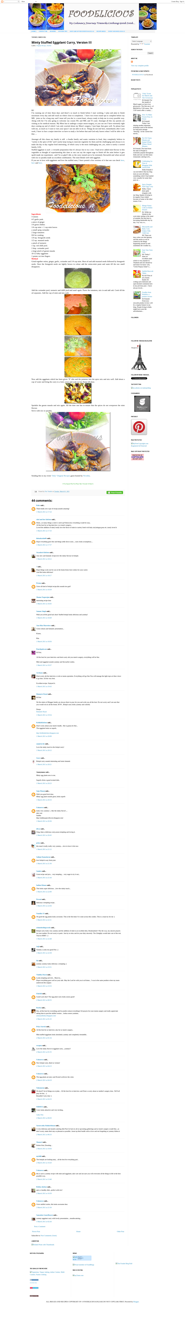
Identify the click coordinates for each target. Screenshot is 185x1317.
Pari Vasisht (48, 491)
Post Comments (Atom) (49, 1235)
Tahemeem (40, 1088)
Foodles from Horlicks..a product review (147, 294)
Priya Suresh (41, 1027)
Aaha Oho (39, 1115)
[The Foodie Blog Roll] (124, 1263)
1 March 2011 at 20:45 (44, 835)
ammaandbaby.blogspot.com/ (46, 1016)
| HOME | (33, 31)
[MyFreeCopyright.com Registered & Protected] (142, 446)
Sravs (38, 758)
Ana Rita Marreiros (43, 625)
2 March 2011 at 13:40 (44, 1179)
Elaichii (39, 994)
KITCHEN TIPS (62, 31)
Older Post (120, 1231)
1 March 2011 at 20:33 (44, 800)
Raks (38, 505)
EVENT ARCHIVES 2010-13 (116, 31)
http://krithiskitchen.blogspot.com (47, 733)
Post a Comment (39, 1226)
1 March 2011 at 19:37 (44, 665)
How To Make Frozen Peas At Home (147, 117)
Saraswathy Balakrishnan (45, 1125)
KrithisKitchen (41, 722)
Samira (39, 871)
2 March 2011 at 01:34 (44, 1038)
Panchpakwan (41, 649)
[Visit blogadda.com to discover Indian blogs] (34, 1288)
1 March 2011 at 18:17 (44, 575)
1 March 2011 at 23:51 (44, 967)
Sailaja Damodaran (43, 857)
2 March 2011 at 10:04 (44, 1149)
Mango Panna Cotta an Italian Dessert (147, 208)
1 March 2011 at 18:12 (44, 559)
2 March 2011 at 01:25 (44, 1019)
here (122, 160)
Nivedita (86, 476)
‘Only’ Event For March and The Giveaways (147, 96)
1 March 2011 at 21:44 (44, 878)
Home (78, 1231)
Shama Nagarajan (43, 597)
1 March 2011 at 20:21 (44, 764)
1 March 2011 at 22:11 (43, 920)
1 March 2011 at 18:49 (44, 618)
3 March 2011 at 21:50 (44, 1207)
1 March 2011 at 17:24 (44, 512)
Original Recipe (41, 45)
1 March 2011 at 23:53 (44, 986)
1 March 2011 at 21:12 (44, 849)
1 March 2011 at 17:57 (44, 545)
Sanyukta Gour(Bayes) (44, 1215)
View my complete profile (140, 66)
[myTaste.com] (78, 1275)
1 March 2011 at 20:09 (44, 736)
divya (38, 829)
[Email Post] (35, 491)
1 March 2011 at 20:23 (44, 783)
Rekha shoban (41, 1187)
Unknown (40, 807)
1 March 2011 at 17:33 (44, 531)
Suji (37, 946)
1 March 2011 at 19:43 (44, 686)
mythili (38, 1156)
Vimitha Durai (41, 975)
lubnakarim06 (41, 538)
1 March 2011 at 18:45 (44, 604)
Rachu (38, 1008)
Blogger (136, 1302)
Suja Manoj (40, 791)
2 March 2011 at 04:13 (44, 1066)
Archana (39, 673)
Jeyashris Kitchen (42, 552)
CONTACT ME (43, 31)
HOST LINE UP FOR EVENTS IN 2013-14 (82, 31)
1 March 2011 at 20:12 (44, 750)
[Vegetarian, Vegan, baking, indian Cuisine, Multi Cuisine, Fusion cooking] (49, 1274)
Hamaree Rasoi (41, 694)
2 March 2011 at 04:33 (44, 1099)
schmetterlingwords (43, 928)
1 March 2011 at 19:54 (44, 715)
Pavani (38, 899)
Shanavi (39, 1142)
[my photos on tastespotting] (141, 388)
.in (80, 1258)
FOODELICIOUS (138, 74)
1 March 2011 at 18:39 (44, 590)
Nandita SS (40, 913)
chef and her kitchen (43, 519)
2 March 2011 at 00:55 (44, 1000)
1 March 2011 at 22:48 (44, 939)
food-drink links (33, 1282)
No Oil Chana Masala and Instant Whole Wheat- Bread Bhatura (147, 142)
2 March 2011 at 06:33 (44, 1134)
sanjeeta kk (40, 744)
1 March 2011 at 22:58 (44, 953)
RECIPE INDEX (101, 31)
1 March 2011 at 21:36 (44, 863)
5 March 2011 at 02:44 (44, 1221)
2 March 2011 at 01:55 (44, 1052)
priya (38, 843)
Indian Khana (41, 885)
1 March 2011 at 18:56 (44, 641)
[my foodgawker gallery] (142, 411)
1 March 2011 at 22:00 (44, 892)
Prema (38, 583)
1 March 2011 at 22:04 (44, 906)
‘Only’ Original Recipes (60, 476)
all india (79, 1259)
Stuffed (49, 45)
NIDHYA (39, 1107)
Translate (147, 44)
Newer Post (36, 1231)
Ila (37, 961)
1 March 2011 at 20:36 (44, 821)
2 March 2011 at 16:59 (44, 1193)
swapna (39, 1045)
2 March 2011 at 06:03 (44, 1118)
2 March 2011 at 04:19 (44, 1080)
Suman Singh (41, 611)
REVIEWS (53, 31)
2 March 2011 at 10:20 (44, 1163)
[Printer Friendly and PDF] (115, 493)
